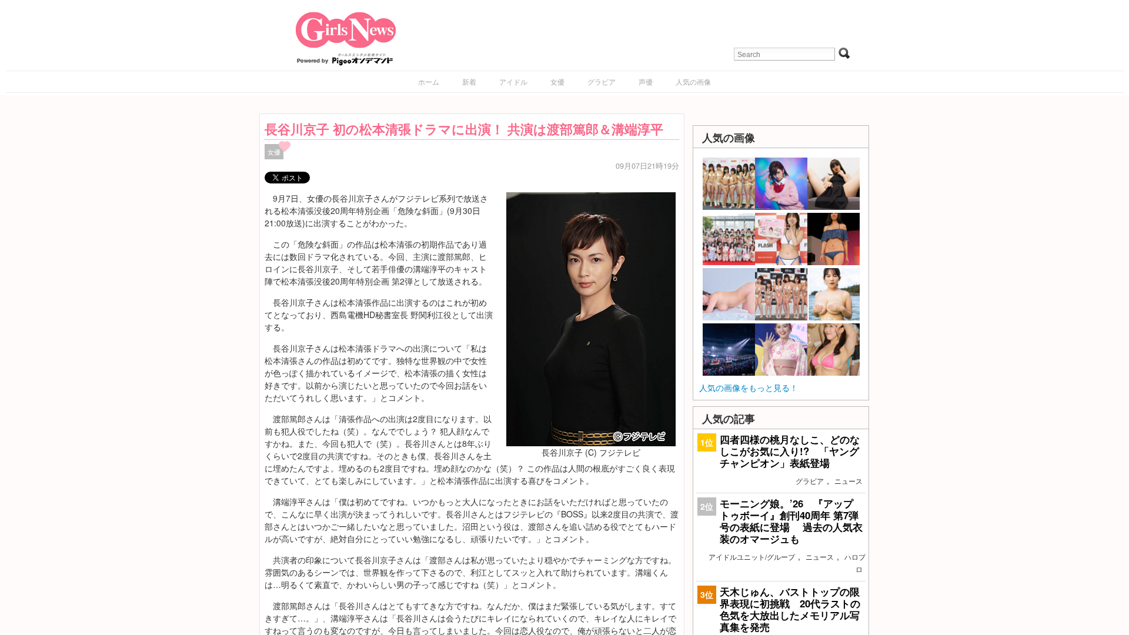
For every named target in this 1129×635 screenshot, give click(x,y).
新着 (469, 81)
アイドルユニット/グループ (752, 557)
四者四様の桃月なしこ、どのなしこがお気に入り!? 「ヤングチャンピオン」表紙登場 (790, 451)
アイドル (513, 81)
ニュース (848, 481)
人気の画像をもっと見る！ (748, 387)
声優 (646, 81)
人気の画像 (693, 81)
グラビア (601, 81)
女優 (557, 81)
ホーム (428, 81)
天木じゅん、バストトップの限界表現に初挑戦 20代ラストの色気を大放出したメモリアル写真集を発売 (790, 609)
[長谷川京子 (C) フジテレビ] (591, 317)
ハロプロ (855, 563)
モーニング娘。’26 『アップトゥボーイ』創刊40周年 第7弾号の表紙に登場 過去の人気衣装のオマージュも (791, 521)
